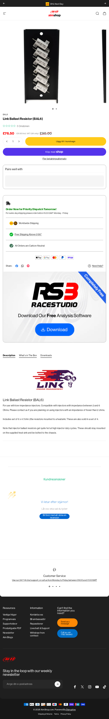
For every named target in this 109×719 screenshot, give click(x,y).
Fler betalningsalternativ (54, 158)
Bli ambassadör (37, 619)
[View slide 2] (52, 586)
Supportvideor (10, 623)
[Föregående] (4, 3)
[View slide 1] (49, 586)
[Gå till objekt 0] (52, 109)
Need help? (97, 266)
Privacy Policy (66, 714)
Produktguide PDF (12, 628)
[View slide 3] (56, 586)
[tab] (9, 356)
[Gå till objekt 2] (56, 109)
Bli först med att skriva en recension (54, 516)
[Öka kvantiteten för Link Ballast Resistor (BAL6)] (19, 141)
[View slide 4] (59, 586)
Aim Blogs (8, 637)
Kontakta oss (36, 614)
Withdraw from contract (37, 634)
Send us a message (65, 623)
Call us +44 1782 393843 (67, 633)
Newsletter (8, 632)
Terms (56, 714)
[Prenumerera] (57, 684)
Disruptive (71, 709)
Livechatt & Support (40, 628)
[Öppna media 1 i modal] (41, 66)
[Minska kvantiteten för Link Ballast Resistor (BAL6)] (6, 141)
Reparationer (36, 623)
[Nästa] (105, 3)
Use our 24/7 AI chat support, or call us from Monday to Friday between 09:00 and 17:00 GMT (54, 580)
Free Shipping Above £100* (28, 234)
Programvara (9, 619)
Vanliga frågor (9, 614)
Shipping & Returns (45, 714)
